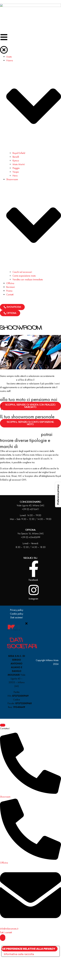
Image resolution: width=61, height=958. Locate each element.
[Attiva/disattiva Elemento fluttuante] (2, 937)
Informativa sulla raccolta (19, 954)
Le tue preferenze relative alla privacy (28, 948)
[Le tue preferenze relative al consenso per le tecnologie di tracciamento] (58, 494)
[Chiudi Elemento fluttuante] (2, 725)
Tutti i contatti (6, 932)
